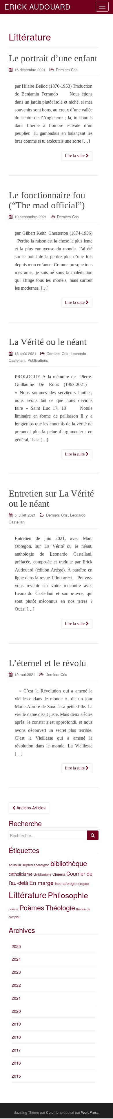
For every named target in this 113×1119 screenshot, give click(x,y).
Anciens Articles (30, 808)
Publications (38, 360)
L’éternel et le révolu (47, 663)
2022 (16, 985)
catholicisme (20, 874)
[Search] (93, 835)
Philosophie (68, 895)
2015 (16, 1076)
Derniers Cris (67, 69)
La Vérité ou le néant (48, 342)
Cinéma (58, 874)
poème (13, 909)
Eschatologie (65, 883)
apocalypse (41, 865)
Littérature (28, 894)
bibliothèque (68, 863)
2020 (16, 1011)
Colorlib (52, 1112)
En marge (41, 882)
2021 (16, 998)
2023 (16, 972)
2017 (16, 1050)
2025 (16, 946)
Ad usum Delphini (21, 865)
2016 (16, 1063)
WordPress (90, 1112)
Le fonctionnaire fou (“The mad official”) (47, 200)
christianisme (42, 874)
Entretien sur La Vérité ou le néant (51, 498)
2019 (16, 1024)
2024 (16, 959)
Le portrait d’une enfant (53, 58)
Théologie (60, 907)
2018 (16, 1037)
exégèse (83, 883)
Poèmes (31, 907)
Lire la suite (75, 156)
